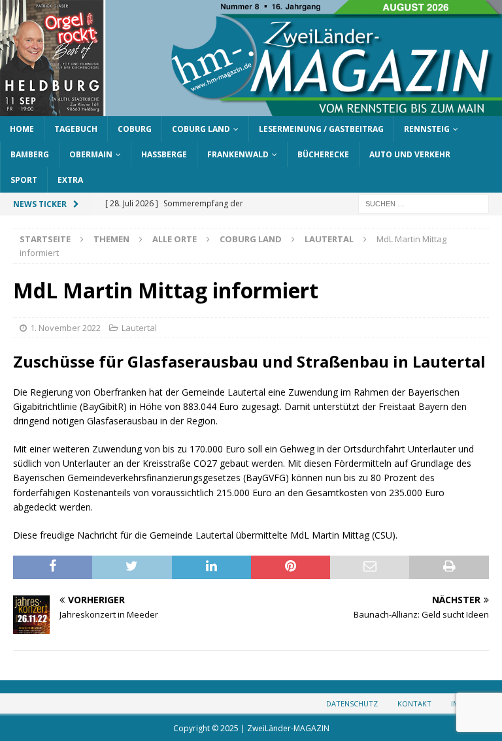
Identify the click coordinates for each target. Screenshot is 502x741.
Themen (111, 239)
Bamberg (29, 154)
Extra (70, 179)
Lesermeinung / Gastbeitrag (321, 128)
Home (22, 128)
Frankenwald (238, 154)
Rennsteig (427, 128)
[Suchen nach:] (423, 203)
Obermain (90, 154)
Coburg (135, 128)
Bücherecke (323, 154)
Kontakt (414, 703)
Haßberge (164, 154)
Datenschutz (352, 703)
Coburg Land (201, 128)
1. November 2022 (65, 328)
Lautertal (139, 328)
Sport (23, 179)
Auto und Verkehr (409, 154)
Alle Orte (174, 239)
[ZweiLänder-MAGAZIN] (251, 108)
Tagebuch (75, 128)
